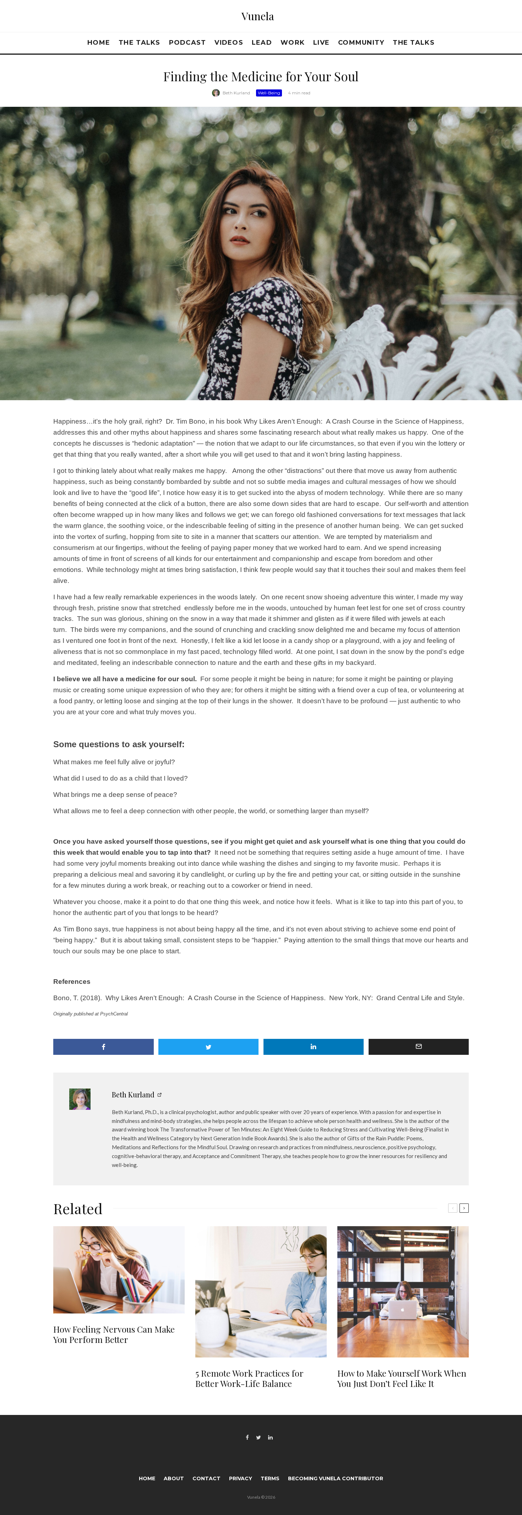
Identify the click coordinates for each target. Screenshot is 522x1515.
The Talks (139, 42)
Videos (228, 42)
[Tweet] (208, 1047)
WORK (293, 42)
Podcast (187, 42)
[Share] (103, 1047)
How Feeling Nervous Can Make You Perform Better (114, 1334)
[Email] (419, 1047)
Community (361, 42)
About (174, 1478)
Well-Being (269, 92)
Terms (270, 1478)
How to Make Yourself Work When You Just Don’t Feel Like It (401, 1378)
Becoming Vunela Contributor (335, 1478)
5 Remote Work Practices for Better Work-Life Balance (249, 1378)
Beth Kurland (236, 92)
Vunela (257, 16)
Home (98, 42)
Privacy (240, 1478)
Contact (206, 1478)
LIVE (321, 42)
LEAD (262, 42)
